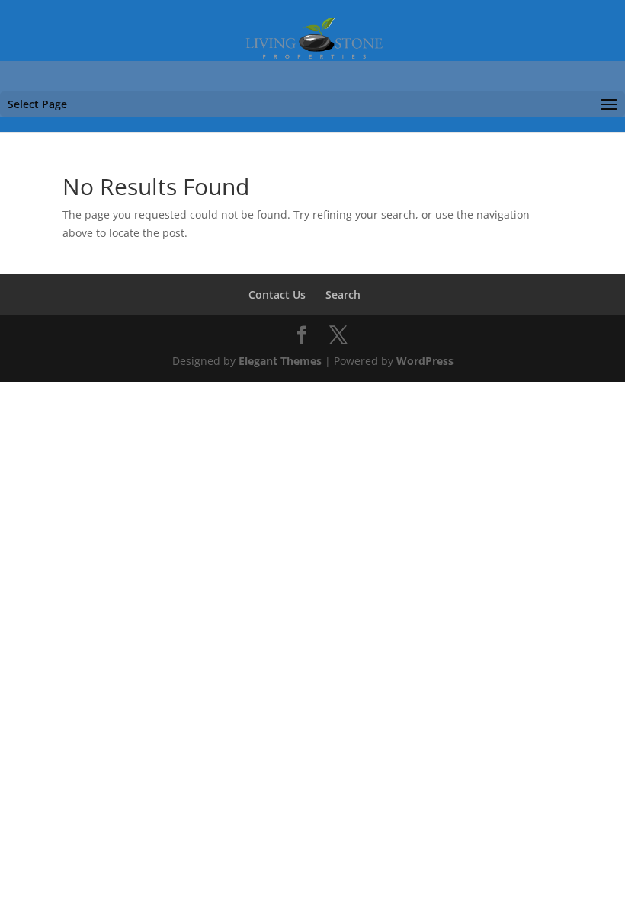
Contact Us (277, 294)
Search (343, 294)
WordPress (425, 361)
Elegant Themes (280, 361)
